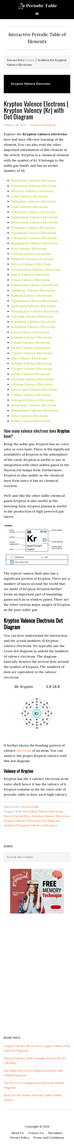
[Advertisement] (31, 974)
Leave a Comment (43, 125)
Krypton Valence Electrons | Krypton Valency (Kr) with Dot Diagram (36, 110)
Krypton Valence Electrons (50, 816)
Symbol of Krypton (16, 825)
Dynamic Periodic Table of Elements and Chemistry (37, 6)
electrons (24, 750)
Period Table (30, 806)
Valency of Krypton (44, 825)
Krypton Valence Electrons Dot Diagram (32, 820)
